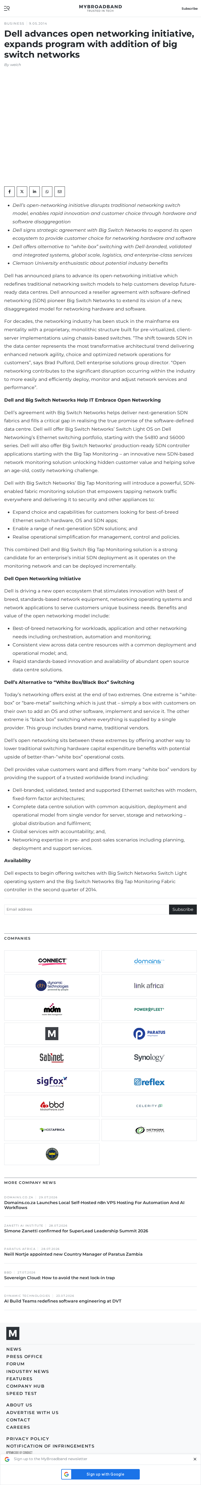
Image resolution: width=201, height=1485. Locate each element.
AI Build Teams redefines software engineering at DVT (62, 1301)
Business (14, 23)
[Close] (195, 1459)
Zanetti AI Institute (23, 1225)
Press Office (24, 1356)
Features (19, 1378)
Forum (15, 1363)
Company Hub (25, 1386)
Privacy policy (27, 1438)
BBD (8, 1272)
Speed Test (21, 1393)
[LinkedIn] (34, 191)
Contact (18, 1419)
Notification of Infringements (50, 1446)
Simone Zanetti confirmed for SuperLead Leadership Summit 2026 (76, 1230)
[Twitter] (22, 191)
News (13, 1349)
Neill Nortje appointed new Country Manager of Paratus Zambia (74, 1254)
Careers (18, 1427)
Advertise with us (32, 1412)
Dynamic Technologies (27, 1296)
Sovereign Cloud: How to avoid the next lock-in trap (60, 1277)
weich (15, 64)
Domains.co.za (19, 1197)
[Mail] (59, 191)
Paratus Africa (20, 1249)
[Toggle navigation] (6, 7)
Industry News (27, 1371)
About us (19, 1405)
